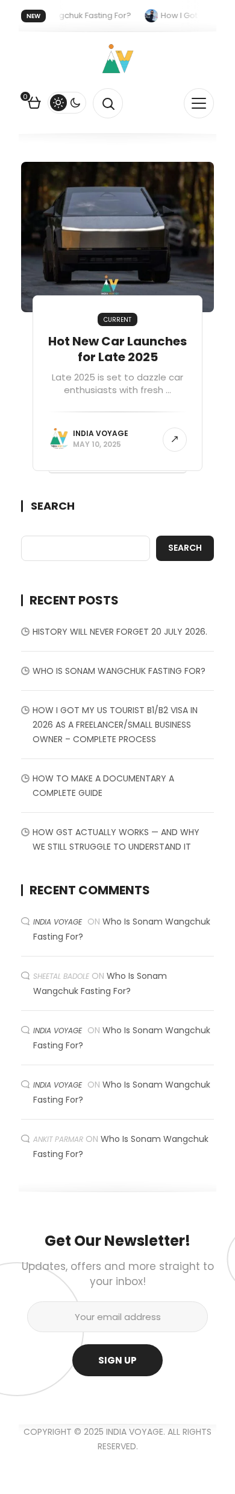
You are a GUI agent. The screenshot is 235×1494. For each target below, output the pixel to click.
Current (117, 319)
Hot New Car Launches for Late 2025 (117, 349)
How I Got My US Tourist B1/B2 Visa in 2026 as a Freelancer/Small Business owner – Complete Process (115, 724)
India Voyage (100, 433)
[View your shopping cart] (34, 104)
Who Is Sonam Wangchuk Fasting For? (119, 671)
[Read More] (175, 440)
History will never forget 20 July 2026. (120, 632)
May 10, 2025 (97, 444)
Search (53, 506)
